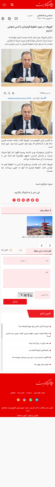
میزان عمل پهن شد (41, 364)
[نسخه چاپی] (2, 18)
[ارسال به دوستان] (16, 18)
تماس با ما (21, 393)
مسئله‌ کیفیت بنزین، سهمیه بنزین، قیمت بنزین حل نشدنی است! (28, 335)
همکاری (12, 393)
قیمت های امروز (39, 393)
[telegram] (38, 200)
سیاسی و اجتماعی (44, 15)
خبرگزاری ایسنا (42, 184)
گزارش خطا (4, 250)
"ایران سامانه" (22, 415)
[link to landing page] (44, 4)
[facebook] (13, 200)
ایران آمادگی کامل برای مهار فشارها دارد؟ (33, 326)
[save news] (9, 18)
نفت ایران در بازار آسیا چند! (39, 343)
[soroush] (18, 200)
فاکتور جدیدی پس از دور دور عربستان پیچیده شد (30, 357)
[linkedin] (22, 200)
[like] (21, 251)
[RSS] (18, 399)
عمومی (30, 15)
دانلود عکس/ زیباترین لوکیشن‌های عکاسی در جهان (37, 237)
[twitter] (31, 200)
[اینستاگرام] (24, 399)
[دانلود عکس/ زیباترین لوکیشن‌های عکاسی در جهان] (39, 225)
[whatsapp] (27, 200)
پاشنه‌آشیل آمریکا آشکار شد (39, 350)
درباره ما (29, 393)
